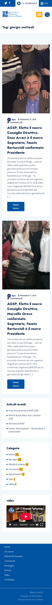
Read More (16, 206)
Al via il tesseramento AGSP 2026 (23, 410)
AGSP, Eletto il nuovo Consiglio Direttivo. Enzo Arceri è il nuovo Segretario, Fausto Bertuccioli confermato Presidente (25, 140)
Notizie (12, 454)
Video (11, 479)
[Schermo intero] (41, 524)
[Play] (10, 524)
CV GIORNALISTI (29, 3)
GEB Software (36, 596)
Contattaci (9, 579)
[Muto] (37, 524)
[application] (25, 516)
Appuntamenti (15, 474)
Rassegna (13, 459)
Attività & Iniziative (17, 464)
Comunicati (14, 469)
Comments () (16, 122)
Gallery (12, 484)
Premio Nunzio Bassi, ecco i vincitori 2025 (25, 417)
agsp (14, 119)
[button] (39, 14)
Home (7, 547)
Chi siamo (9, 551)
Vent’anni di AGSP (16, 423)
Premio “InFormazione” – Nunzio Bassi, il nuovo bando (27, 430)
